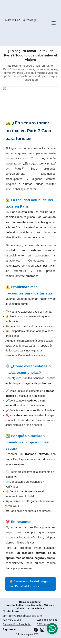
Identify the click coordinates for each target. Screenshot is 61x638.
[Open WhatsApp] (52, 628)
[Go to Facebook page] (36, 630)
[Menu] (54, 23)
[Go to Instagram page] (42, 630)
